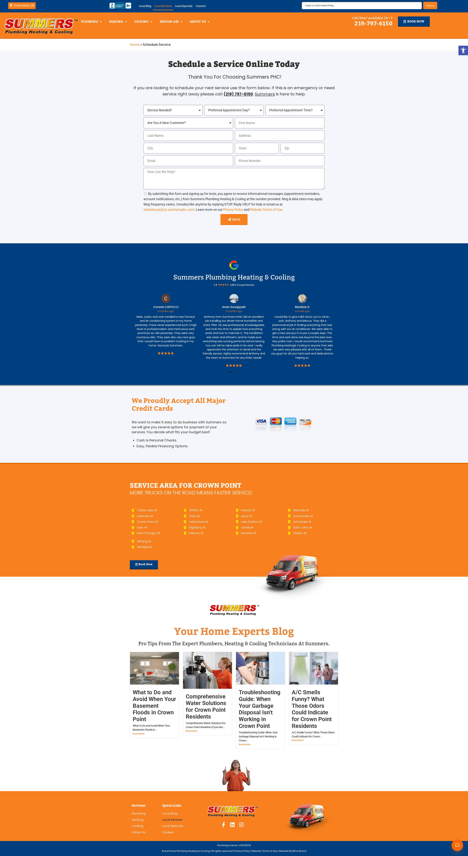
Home (134, 44)
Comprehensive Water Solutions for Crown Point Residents (206, 706)
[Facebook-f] (223, 824)
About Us (198, 22)
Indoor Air (169, 22)
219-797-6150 (373, 23)
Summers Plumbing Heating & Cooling (234, 277)
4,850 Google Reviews (242, 284)
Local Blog (145, 6)
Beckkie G (238, 307)
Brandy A (306, 307)
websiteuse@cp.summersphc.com (169, 209)
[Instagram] (241, 824)
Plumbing (89, 22)
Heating (116, 22)
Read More (138, 733)
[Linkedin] (232, 824)
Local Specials (184, 6)
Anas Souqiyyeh (170, 307)
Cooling (141, 22)
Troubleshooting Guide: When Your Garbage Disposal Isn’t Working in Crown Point (259, 709)
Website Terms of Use (266, 209)
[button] (463, 50)
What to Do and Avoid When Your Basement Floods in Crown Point (154, 705)
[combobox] (362, 5)
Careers (201, 6)
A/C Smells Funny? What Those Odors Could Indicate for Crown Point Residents (312, 709)
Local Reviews (163, 6)
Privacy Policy (233, 209)
